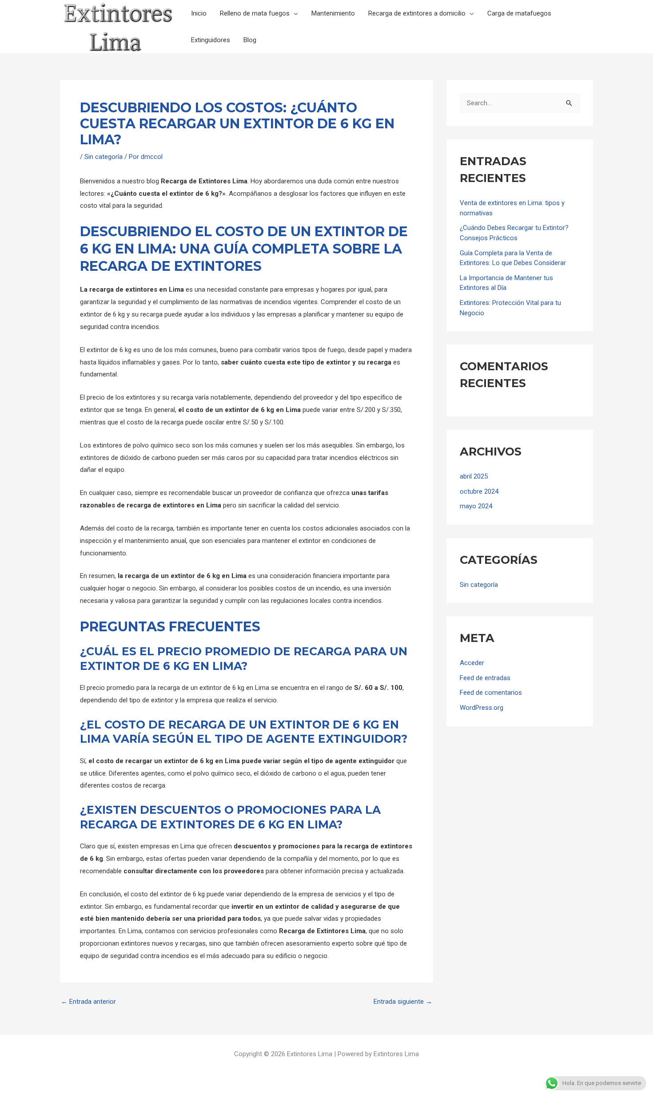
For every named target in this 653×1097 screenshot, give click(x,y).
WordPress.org (481, 708)
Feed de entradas (485, 678)
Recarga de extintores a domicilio (417, 13)
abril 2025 (474, 476)
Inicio (199, 13)
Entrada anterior (88, 1001)
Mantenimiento (333, 13)
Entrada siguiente (403, 1001)
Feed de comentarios (491, 693)
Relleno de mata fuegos (255, 13)
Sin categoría (103, 157)
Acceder (472, 663)
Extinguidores (210, 40)
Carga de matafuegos (519, 13)
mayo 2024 (476, 506)
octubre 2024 (479, 491)
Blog (249, 40)
